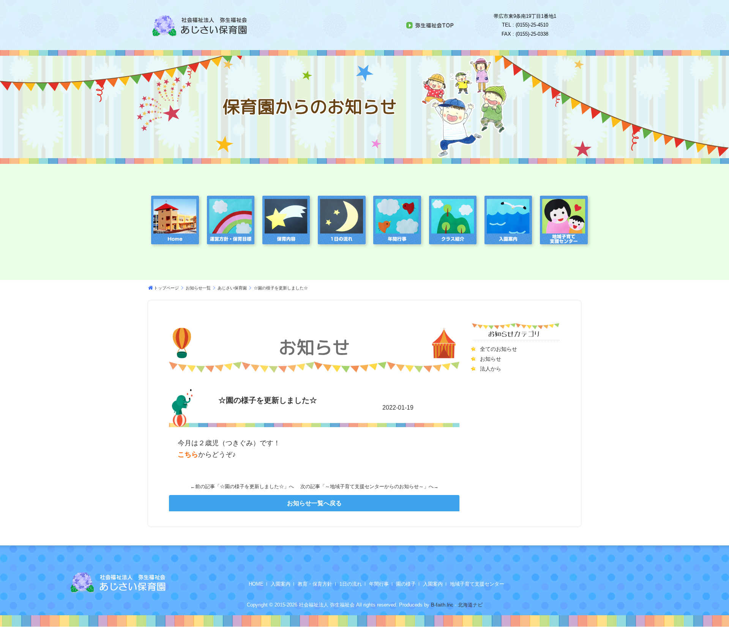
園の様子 (406, 584)
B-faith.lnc (441, 605)
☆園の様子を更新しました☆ (252, 486)
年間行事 (379, 584)
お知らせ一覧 (198, 288)
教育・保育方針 (315, 584)
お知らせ (490, 359)
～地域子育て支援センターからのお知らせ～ (374, 486)
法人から (490, 369)
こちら (188, 454)
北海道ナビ (470, 605)
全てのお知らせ (498, 349)
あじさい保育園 (232, 288)
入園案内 (280, 584)
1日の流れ (350, 584)
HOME (256, 584)
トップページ (166, 288)
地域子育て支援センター (477, 584)
